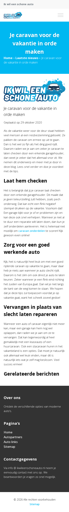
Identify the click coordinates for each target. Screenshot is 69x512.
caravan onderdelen (31, 231)
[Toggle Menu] (60, 15)
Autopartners (13, 437)
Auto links (11, 442)
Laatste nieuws (26, 58)
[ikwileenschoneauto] (13, 15)
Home (8, 58)
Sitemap (9, 447)
